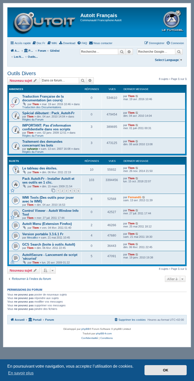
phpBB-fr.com (104, 333)
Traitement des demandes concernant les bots (42, 143)
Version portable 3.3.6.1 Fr (42, 234)
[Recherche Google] (179, 52)
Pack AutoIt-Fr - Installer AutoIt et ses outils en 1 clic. (48, 180)
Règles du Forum (32, 119)
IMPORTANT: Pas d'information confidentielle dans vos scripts (46, 127)
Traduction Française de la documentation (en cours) (43, 98)
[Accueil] (44, 22)
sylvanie (32, 148)
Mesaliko (32, 237)
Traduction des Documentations (41, 107)
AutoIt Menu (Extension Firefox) (47, 224)
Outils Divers (21, 73)
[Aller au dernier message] (137, 96)
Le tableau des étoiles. (39, 168)
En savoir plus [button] (21, 373)
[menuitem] (38, 43)
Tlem (35, 104)
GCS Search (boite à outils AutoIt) (48, 244)
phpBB (85, 329)
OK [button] (165, 370)
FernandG (134, 197)
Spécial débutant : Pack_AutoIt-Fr (48, 113)
